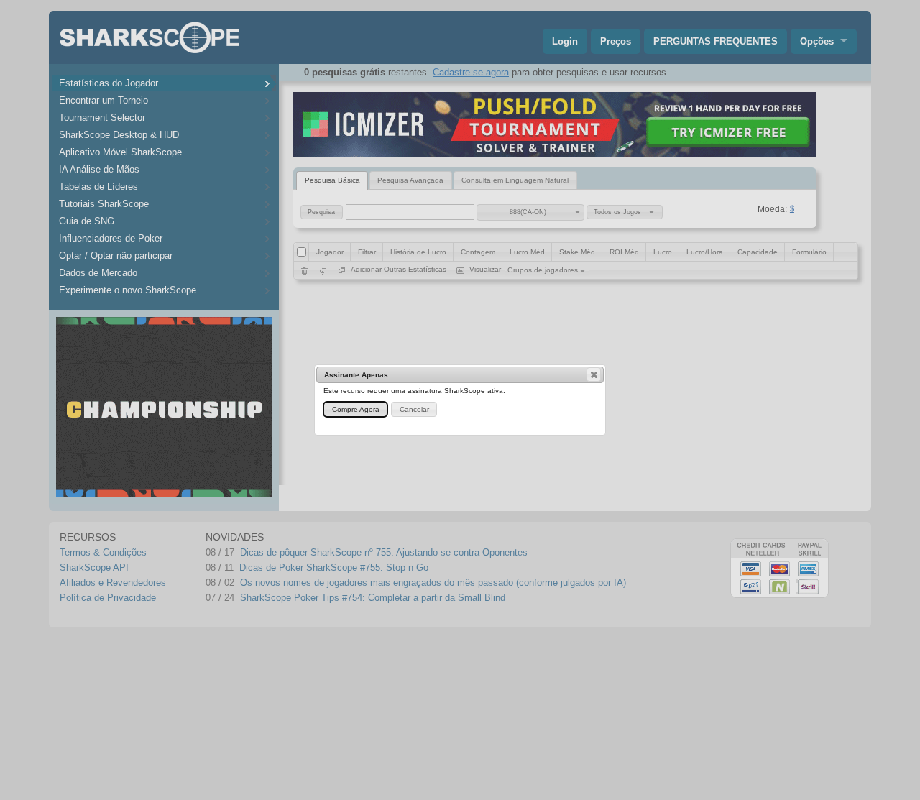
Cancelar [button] (414, 409)
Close (593, 374)
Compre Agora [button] (356, 409)
